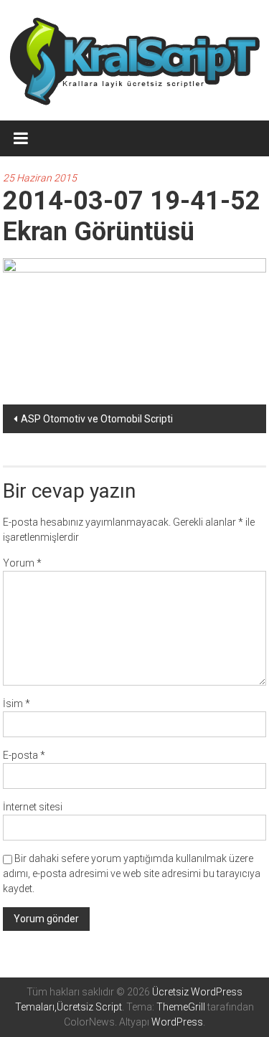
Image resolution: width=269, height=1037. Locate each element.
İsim (16, 703)
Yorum (22, 563)
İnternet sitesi (32, 807)
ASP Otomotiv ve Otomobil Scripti (97, 419)
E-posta (24, 755)
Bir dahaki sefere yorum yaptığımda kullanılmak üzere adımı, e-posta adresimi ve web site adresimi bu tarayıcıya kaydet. (131, 873)
